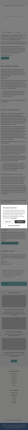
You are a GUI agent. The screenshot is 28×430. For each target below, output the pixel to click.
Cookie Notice (14, 218)
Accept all (20, 222)
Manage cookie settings (14, 225)
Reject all (8, 222)
